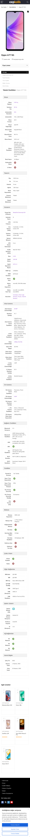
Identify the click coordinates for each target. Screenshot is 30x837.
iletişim (4, 790)
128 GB (15, 259)
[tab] (15, 72)
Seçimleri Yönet (15, 829)
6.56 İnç (16, 102)
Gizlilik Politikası (6, 785)
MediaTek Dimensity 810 (19, 212)
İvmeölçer (15, 294)
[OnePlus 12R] (8, 724)
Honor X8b (18, 705)
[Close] (28, 809)
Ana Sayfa (3, 7)
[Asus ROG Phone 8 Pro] (22, 724)
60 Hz (15, 107)
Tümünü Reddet (15, 833)
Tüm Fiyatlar (6, 80)
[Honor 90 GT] (8, 754)
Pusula (19, 296)
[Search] (27, 2)
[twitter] (5, 802)
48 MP (15, 308)
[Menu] (2, 2)
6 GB (14, 256)
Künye (3, 783)
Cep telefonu (12, 7)
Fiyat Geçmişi (6, 77)
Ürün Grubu (6, 86)
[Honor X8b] (22, 696)
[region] (15, 822)
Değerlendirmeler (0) (8, 75)
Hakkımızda (5, 780)
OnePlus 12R (5, 733)
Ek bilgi (5, 72)
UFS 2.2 (15, 264)
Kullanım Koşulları (6, 788)
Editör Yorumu (6, 83)
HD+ (15, 112)
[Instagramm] (8, 802)
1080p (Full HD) (18, 342)
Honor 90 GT (5, 763)
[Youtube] (11, 802)
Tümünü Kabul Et (15, 825)
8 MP (15, 396)
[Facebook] (2, 802)
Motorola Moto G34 (7, 705)
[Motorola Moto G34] (8, 696)
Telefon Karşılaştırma (7, 793)
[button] (28, 11)
